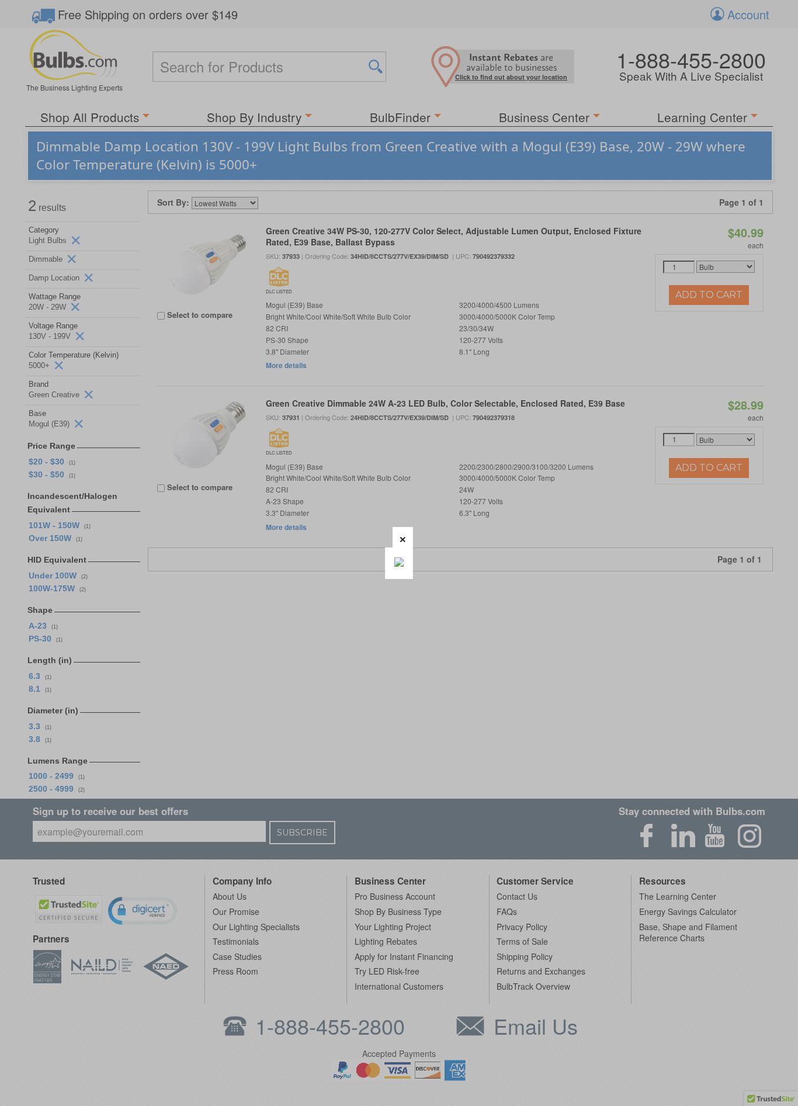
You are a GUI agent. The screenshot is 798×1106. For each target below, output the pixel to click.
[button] (403, 537)
